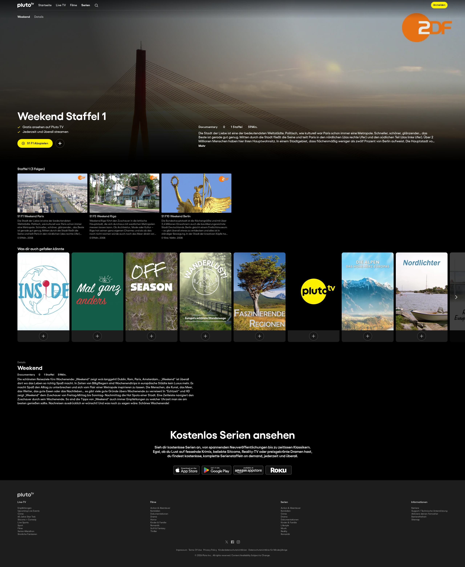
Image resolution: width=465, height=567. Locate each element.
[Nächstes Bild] (456, 297)
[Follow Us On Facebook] (232, 542)
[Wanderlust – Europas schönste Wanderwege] (206, 297)
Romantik (154, 525)
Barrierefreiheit (418, 517)
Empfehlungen (25, 508)
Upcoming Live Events (29, 511)
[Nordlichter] (422, 297)
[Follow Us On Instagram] (238, 542)
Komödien (155, 511)
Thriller (153, 531)
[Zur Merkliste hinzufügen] (60, 143)
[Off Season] (151, 297)
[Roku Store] (279, 470)
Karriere (415, 508)
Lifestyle (285, 525)
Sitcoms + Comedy (27, 520)
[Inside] (43, 297)
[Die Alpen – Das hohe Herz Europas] (368, 297)
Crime (21, 514)
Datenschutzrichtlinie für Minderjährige (267, 550)
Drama (153, 517)
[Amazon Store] (248, 470)
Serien (85, 5)
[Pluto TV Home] (25, 5)
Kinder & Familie (158, 522)
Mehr (202, 146)
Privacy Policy (210, 550)
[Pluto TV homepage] (25, 494)
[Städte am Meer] (314, 297)
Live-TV (21, 502)
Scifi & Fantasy (157, 528)
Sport (20, 525)
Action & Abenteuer (160, 508)
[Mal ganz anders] (98, 297)
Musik (284, 528)
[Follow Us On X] (227, 542)
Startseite (45, 5)
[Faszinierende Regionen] (260, 297)
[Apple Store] (186, 470)
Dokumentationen (159, 514)
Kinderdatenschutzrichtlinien (232, 550)
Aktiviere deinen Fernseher (424, 514)
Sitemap (415, 520)
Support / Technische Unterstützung (429, 511)
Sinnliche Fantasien (27, 534)
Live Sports (23, 522)
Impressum (181, 550)
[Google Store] (216, 470)
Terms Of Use (195, 550)
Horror (153, 520)
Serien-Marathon (26, 531)
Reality (284, 531)
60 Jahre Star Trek (27, 517)
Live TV (61, 5)
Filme (73, 5)
